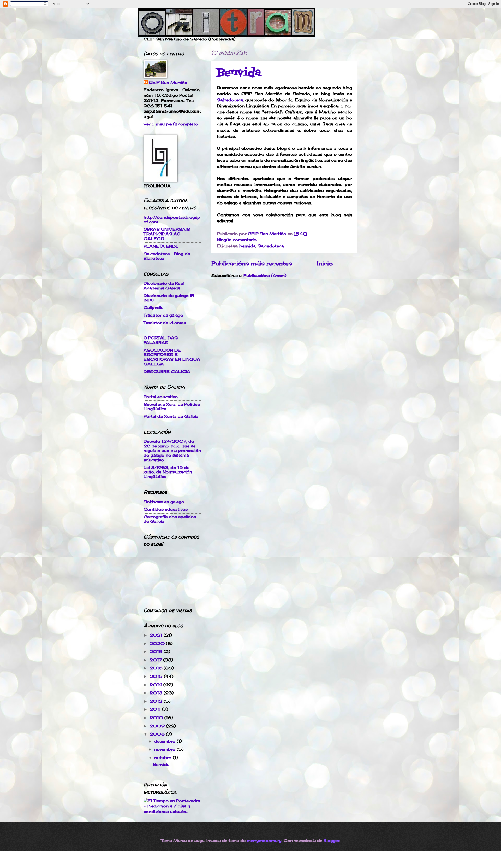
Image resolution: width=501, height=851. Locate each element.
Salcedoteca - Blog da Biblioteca (167, 256)
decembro (165, 741)
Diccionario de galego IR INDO (169, 298)
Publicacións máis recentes (251, 263)
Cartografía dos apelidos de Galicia (170, 519)
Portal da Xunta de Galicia (171, 416)
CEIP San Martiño (168, 82)
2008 (158, 734)
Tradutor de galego (163, 315)
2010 (157, 717)
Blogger (331, 840)
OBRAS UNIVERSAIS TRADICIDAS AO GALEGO (167, 234)
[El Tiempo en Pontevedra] (172, 811)
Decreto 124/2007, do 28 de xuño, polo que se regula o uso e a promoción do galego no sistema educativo (172, 450)
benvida (247, 246)
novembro (165, 749)
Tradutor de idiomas (165, 322)
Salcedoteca (230, 99)
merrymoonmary (264, 840)
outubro (163, 757)
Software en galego (164, 501)
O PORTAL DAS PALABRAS (161, 340)
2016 (157, 668)
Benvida (239, 73)
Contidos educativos (166, 509)
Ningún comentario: (238, 239)
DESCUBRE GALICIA (167, 371)
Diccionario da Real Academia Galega (164, 285)
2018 (157, 651)
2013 (157, 693)
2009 (158, 726)
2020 (158, 643)
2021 (157, 635)
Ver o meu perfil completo (171, 124)
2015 (157, 676)
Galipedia (153, 307)
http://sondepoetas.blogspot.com (172, 219)
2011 (156, 709)
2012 (157, 701)
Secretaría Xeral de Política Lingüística (172, 406)
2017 (156, 660)
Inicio (325, 263)
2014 (156, 685)
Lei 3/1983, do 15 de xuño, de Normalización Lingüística (168, 472)
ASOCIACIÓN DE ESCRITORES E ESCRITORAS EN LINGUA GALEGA (172, 357)
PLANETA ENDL (161, 246)
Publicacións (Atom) (264, 275)
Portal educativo (161, 396)
